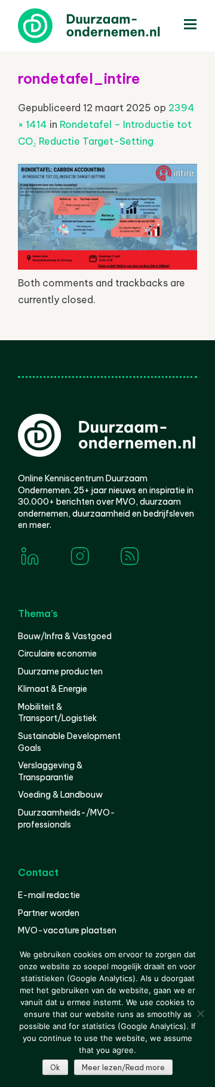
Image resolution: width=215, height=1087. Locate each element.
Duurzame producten (60, 671)
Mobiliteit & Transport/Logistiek (57, 712)
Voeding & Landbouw (60, 794)
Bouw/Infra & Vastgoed (65, 636)
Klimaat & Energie (52, 688)
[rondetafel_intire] (107, 266)
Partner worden (48, 913)
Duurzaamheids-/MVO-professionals (66, 818)
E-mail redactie (49, 895)
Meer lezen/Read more (123, 1067)
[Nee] (200, 1013)
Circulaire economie (57, 653)
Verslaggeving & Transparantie (50, 771)
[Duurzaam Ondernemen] (107, 25)
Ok (55, 1067)
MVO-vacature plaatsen (67, 930)
